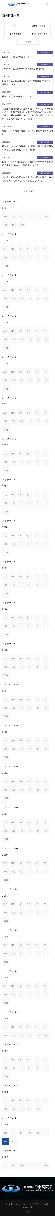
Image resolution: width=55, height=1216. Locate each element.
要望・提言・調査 (40, 33)
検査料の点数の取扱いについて (17, 96)
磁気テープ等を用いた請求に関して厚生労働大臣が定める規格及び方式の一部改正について (27, 163)
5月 (29, 216)
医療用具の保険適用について (16, 56)
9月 (28, 249)
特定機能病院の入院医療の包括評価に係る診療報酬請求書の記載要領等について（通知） (27, 148)
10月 (21, 249)
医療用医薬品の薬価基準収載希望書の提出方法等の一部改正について (27, 82)
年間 (22, 224)
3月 (46, 216)
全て (15, 26)
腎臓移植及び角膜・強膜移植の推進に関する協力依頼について (27, 132)
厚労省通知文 (15, 33)
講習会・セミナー (40, 26)
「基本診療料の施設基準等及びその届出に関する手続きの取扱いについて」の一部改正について (27, 179)
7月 (13, 216)
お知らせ (27, 41)
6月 (21, 216)
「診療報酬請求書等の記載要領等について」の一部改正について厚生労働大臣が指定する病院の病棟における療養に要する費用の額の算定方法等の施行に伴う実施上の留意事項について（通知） (27, 113)
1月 (13, 224)
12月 (5, 249)
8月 (5, 216)
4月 (38, 216)
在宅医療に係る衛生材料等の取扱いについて (23, 68)
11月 (13, 249)
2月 (5, 224)
